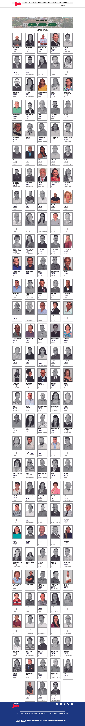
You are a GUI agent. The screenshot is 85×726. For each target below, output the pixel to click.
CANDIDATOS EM (42, 19)
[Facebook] (61, 704)
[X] (65, 704)
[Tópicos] (72, 704)
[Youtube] (68, 704)
